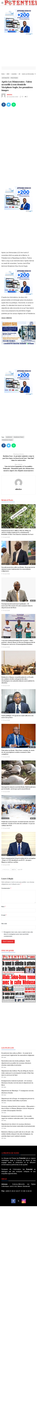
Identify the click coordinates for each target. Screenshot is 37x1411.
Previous (6, 869)
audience (9, 437)
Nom (3, 906)
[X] (18, 1201)
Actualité (5, 78)
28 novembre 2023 (12, 97)
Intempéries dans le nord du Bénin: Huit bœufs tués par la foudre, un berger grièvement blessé (18, 788)
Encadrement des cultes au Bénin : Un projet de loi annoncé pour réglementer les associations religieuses (18, 569)
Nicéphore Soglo (7, 440)
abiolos (9, 94)
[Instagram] (24, 1201)
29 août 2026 (6, 647)
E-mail (4, 915)
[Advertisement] (18, 50)
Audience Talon (18, 437)
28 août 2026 (6, 865)
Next (13, 869)
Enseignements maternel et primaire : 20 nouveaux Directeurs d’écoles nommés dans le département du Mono (17, 606)
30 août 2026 (6, 537)
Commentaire (6, 888)
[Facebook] (13, 1201)
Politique (14, 78)
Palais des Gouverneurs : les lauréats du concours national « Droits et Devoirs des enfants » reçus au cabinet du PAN (18, 823)
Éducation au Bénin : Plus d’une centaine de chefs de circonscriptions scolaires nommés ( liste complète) (17, 752)
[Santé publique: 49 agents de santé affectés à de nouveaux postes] (18, 701)
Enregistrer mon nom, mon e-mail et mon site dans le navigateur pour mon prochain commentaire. (18, 934)
